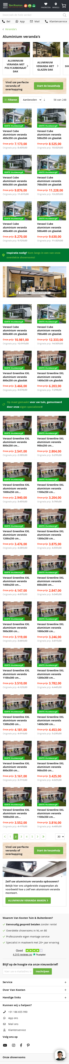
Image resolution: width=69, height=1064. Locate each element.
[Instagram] (13, 1045)
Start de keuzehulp (48, 85)
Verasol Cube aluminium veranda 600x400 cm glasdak (15, 330)
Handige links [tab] (12, 997)
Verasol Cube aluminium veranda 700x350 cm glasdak (49, 181)
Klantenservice (17, 1030)
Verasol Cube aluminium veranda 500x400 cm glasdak (49, 227)
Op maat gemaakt (18, 402)
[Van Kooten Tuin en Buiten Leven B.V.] (23, 5)
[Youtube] (5, 1045)
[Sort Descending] (44, 100)
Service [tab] (7, 982)
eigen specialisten (31, 406)
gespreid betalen (30, 924)
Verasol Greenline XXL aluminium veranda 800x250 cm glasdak (16, 377)
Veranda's (11, 29)
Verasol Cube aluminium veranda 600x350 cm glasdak (15, 181)
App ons (13, 1018)
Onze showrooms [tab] (14, 1057)
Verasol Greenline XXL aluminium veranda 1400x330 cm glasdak (50, 377)
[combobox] (34, 15)
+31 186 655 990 (17, 1011)
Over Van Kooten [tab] (14, 990)
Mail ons (13, 1024)
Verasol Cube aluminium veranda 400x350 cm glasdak (15, 135)
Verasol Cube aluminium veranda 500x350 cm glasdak (49, 135)
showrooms (26, 930)
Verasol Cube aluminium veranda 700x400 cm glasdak (49, 330)
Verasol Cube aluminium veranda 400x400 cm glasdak (15, 227)
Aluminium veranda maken (27, 900)
